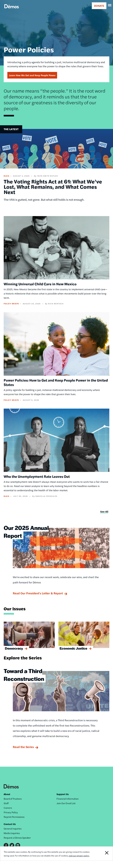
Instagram (17, 845)
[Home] (11, 9)
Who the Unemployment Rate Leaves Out (37, 476)
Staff (6, 803)
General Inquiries (12, 828)
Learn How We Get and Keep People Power (32, 75)
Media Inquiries (12, 833)
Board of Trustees (13, 798)
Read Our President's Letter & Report (38, 593)
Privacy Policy (11, 812)
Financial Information (67, 798)
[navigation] (110, 5)
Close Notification (102, 853)
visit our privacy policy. (79, 855)
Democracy (14, 648)
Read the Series (23, 747)
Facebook (6, 845)
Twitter (12, 845)
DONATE (99, 5)
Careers (8, 807)
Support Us (62, 794)
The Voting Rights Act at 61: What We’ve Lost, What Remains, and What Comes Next (53, 186)
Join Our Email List (65, 803)
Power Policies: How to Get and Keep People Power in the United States (56, 382)
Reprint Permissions (14, 817)
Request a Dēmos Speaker (17, 837)
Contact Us (10, 824)
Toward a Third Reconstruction (24, 674)
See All (104, 511)
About (7, 794)
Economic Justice (73, 648)
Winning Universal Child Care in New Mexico (40, 283)
